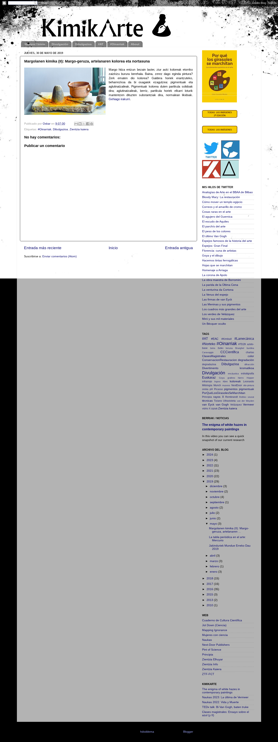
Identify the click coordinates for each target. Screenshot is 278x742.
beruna (229, 348)
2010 (210, 605)
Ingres (217, 381)
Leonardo (248, 381)
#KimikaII (226, 339)
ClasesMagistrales (214, 356)
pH (211, 389)
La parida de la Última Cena (220, 284)
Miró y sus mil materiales (218, 318)
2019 (210, 481)
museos (226, 385)
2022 (210, 465)
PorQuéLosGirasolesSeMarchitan (223, 393)
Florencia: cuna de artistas (219, 250)
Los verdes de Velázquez (218, 314)
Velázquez (236, 404)
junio (213, 518)
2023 (210, 460)
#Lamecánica (244, 338)
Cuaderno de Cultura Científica (222, 620)
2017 (210, 583)
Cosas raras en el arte (216, 211)
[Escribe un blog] (80, 124)
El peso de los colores (216, 231)
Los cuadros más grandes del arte (224, 309)
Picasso (218, 389)
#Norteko (208, 344)
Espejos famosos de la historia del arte (227, 240)
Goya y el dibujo (212, 255)
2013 (210, 600)
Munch (217, 385)
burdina (250, 348)
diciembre (216, 486)
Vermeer (248, 404)
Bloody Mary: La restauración (221, 197)
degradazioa (209, 364)
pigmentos (231, 389)
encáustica (233, 373)
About (135, 44)
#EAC (214, 338)
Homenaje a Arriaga (215, 270)
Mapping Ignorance (214, 630)
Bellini (220, 348)
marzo (214, 561)
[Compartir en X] (84, 124)
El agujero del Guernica (217, 216)
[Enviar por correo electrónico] (76, 124)
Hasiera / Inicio (35, 44)
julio (213, 512)
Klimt (225, 381)
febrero (215, 566)
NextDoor (236, 385)
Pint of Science (211, 649)
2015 (210, 594)
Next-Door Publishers (216, 644)
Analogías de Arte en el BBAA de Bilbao (227, 192)
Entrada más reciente (42, 248)
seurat (251, 397)
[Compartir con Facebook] (88, 124)
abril (213, 555)
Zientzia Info (210, 664)
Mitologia (207, 385)
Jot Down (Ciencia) (214, 625)
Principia (207, 397)
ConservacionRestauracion (219, 360)
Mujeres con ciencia (215, 635)
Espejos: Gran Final (215, 245)
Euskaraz (209, 377)
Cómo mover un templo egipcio (222, 202)
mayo (214, 523)
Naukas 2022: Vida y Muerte (220, 702)
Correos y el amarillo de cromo (222, 206)
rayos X (218, 396)
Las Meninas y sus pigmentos (221, 304)
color (251, 356)
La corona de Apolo (214, 275)
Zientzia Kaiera (211, 669)
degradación (246, 360)
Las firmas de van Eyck (217, 299)
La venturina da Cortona (217, 289)
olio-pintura (248, 385)
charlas (250, 352)
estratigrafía (247, 373)
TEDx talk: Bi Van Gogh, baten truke (225, 707)
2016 (210, 589)
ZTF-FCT (208, 674)
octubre (215, 497)
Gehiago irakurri (119, 99)
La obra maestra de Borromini (221, 280)
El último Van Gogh (214, 236)
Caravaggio (207, 352)
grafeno (231, 378)
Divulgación (60, 44)
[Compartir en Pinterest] (92, 124)
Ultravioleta (229, 400)
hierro (241, 378)
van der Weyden (245, 401)
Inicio (113, 248)
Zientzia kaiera (79, 129)
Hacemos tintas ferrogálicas (220, 260)
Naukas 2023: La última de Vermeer (225, 697)
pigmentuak (246, 389)
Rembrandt (231, 397)
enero (214, 571)
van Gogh (222, 404)
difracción (249, 364)
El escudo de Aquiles (215, 221)
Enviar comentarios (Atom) (59, 256)
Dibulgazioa (83, 44)
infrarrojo (207, 381)
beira (212, 348)
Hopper (250, 378)
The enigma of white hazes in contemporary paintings (221, 691)
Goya (221, 378)
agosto (214, 507)
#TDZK (242, 344)
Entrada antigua (179, 248)
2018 (210, 578)
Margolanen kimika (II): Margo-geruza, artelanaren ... (229, 530)
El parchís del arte (213, 226)
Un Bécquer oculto (214, 323)
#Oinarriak (117, 44)
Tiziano (218, 400)
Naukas (207, 639)
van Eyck (208, 404)
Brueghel (239, 348)
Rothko (242, 397)
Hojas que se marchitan (217, 265)
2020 (210, 476)
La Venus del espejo (215, 294)
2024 (210, 454)
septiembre (217, 502)
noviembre (217, 491)
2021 (210, 470)
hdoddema (147, 731)
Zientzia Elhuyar (212, 659)
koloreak (235, 381)
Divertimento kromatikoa (228, 368)
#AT (100, 44)
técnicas (207, 400)
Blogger (188, 731)
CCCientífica (229, 352)
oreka (205, 389)
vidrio (205, 408)
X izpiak (213, 408)
